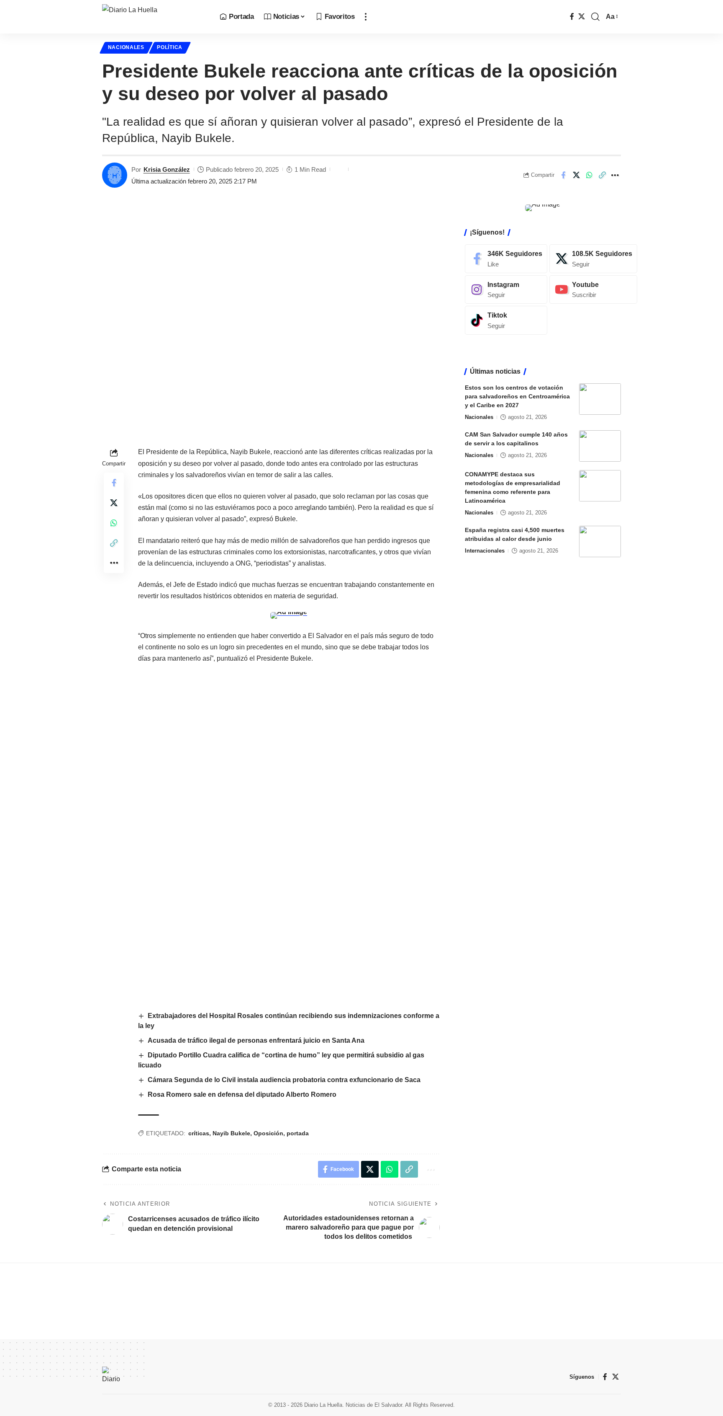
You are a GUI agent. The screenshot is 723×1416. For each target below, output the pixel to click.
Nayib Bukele (231, 1133)
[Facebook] (572, 16)
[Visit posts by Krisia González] (114, 175)
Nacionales (126, 47)
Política (169, 47)
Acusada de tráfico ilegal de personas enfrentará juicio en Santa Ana (256, 1040)
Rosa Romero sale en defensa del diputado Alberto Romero (242, 1094)
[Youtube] (593, 289)
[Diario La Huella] (154, 16)
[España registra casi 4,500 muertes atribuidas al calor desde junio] (600, 541)
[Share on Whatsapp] (589, 175)
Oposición (268, 1133)
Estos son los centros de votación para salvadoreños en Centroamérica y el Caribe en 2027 (517, 396)
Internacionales (485, 551)
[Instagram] (506, 289)
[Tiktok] (506, 320)
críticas (198, 1133)
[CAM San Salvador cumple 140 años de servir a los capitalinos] (600, 446)
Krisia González (167, 169)
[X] (581, 16)
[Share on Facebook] (563, 175)
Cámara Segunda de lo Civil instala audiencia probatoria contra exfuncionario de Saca (284, 1079)
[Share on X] (576, 175)
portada (298, 1133)
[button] (366, 17)
